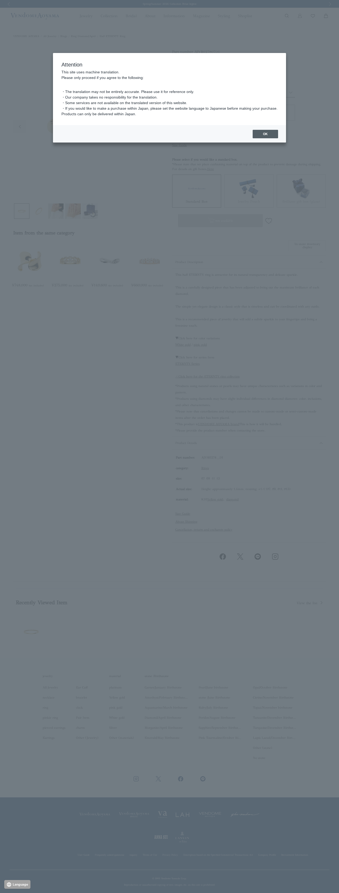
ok (265, 134)
